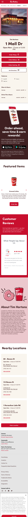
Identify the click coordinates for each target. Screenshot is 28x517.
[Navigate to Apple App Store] (7, 147)
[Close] (25, 495)
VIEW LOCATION (6, 371)
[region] (14, 505)
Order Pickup (13, 55)
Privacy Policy (5, 471)
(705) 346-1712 (7, 368)
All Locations (3, 5)
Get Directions (13, 70)
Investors (3, 460)
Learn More (4, 443)
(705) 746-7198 (7, 392)
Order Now (14, 204)
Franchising (4, 457)
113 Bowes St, (10, 388)
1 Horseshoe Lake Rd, (10, 411)
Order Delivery (13, 60)
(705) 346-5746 (7, 415)
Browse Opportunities (7, 437)
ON (8, 5)
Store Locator (4, 450)
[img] (11, 491)
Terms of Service (5, 474)
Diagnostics (4, 483)
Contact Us (4, 463)
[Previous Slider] (2, 190)
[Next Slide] (26, 190)
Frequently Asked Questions (8, 466)
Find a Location (14, 425)
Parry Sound (13, 5)
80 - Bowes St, (10, 365)
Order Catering (13, 65)
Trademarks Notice (6, 477)
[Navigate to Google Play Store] (20, 147)
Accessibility (4, 480)
